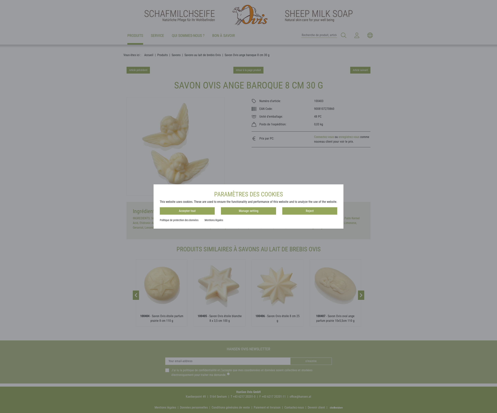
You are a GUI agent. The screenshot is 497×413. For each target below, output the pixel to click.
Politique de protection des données (179, 220)
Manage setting (248, 211)
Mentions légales (214, 220)
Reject (310, 211)
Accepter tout (187, 211)
